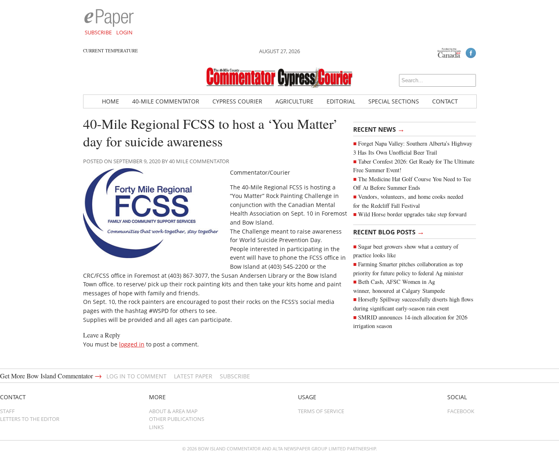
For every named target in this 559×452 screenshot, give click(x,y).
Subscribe (98, 32)
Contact (445, 101)
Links (156, 427)
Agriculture (294, 101)
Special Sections (393, 101)
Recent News (379, 129)
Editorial (341, 101)
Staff (7, 411)
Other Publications (176, 419)
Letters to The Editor (29, 419)
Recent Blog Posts (388, 231)
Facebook (460, 411)
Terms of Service (321, 411)
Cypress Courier (237, 101)
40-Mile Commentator (165, 101)
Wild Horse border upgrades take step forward (412, 214)
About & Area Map (173, 411)
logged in (131, 344)
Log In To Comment (136, 376)
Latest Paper (193, 376)
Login (124, 32)
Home (110, 101)
